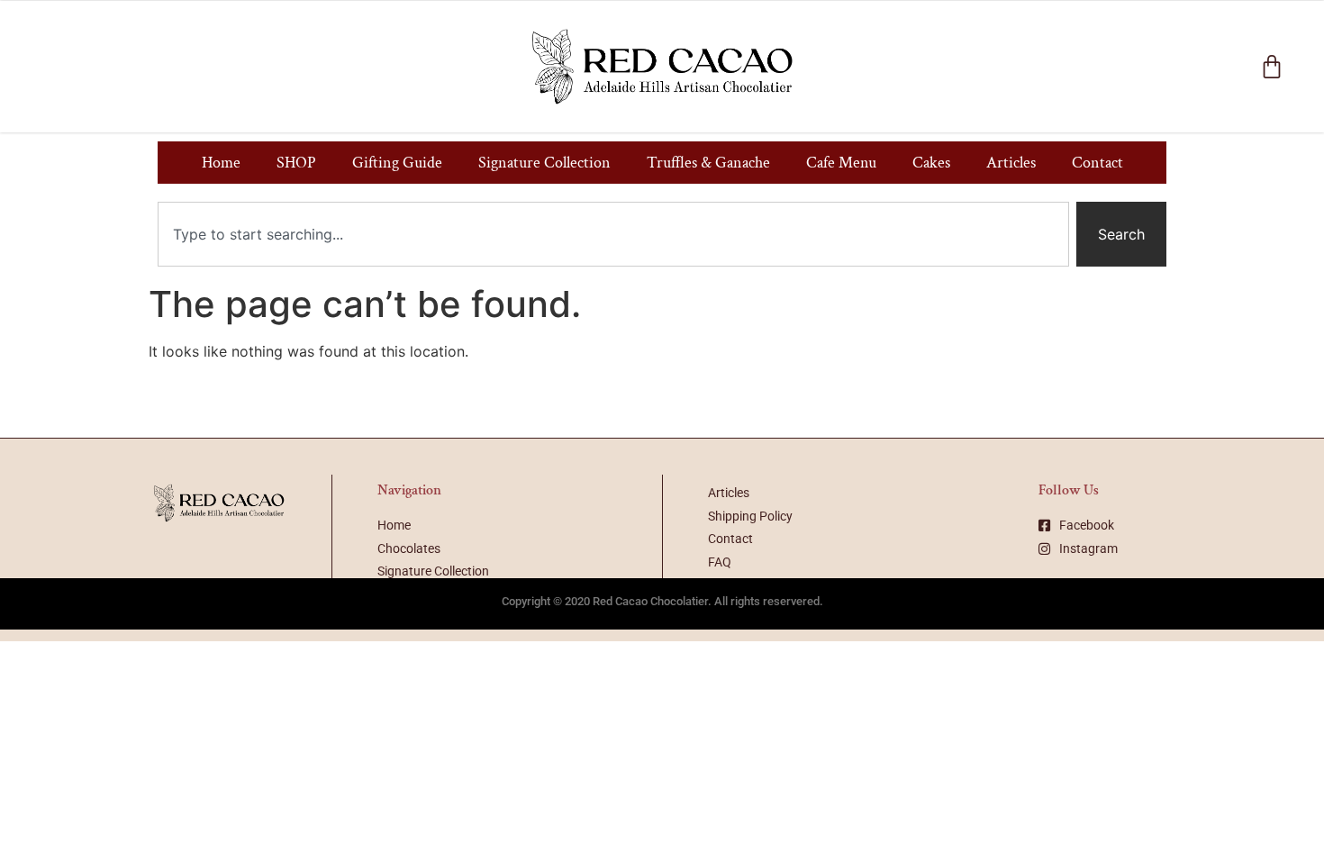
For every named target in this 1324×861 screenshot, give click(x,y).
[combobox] (613, 234)
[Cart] (1272, 66)
